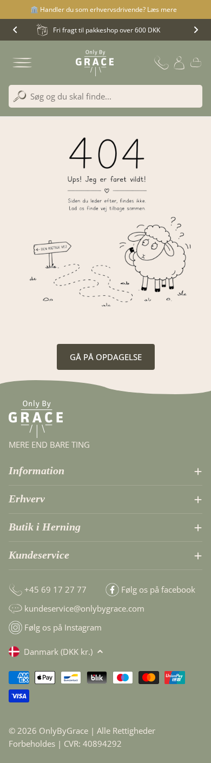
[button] (15, 29)
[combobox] (105, 96)
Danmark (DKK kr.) (58, 651)
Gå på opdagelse (106, 356)
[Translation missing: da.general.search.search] (20, 96)
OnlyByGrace (63, 730)
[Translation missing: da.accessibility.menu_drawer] (22, 62)
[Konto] (179, 62)
